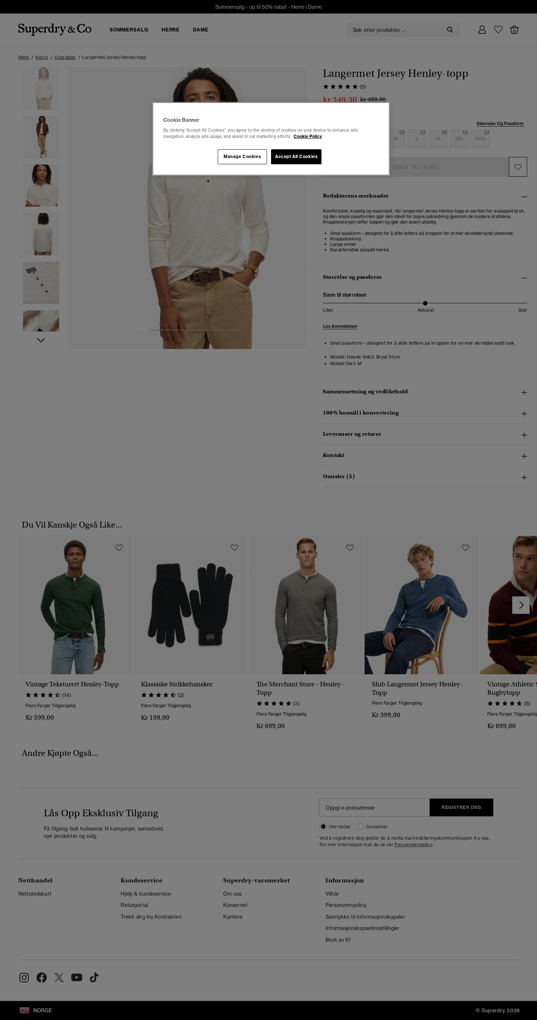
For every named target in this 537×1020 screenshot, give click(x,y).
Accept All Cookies (296, 156)
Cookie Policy (308, 136)
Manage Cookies (242, 156)
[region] (271, 139)
